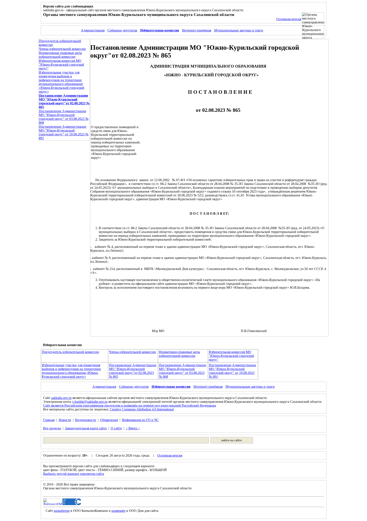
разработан (62, 510)
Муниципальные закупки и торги (238, 30)
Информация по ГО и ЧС (140, 420)
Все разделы (52, 428)
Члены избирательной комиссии (62, 49)
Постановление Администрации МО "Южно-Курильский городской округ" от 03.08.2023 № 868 (64, 116)
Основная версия (288, 19)
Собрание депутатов (122, 30)
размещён (119, 510)
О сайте (116, 428)
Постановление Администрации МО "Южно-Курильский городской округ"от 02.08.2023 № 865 (132, 370)
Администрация (92, 30)
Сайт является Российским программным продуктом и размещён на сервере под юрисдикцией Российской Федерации (129, 405)
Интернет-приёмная (196, 30)
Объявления (109, 420)
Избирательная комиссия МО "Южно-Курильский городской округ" (61, 64)
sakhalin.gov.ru (61, 398)
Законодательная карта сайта (86, 428)
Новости (65, 420)
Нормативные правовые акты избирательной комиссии (60, 54)
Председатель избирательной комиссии (70, 352)
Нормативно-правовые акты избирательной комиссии (179, 354)
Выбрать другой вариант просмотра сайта (73, 474)
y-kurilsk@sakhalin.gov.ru (89, 401)
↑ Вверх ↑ (133, 428)
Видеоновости (85, 420)
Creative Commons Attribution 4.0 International (142, 409)
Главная (49, 420)
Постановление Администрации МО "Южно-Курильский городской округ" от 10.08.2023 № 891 (64, 132)
